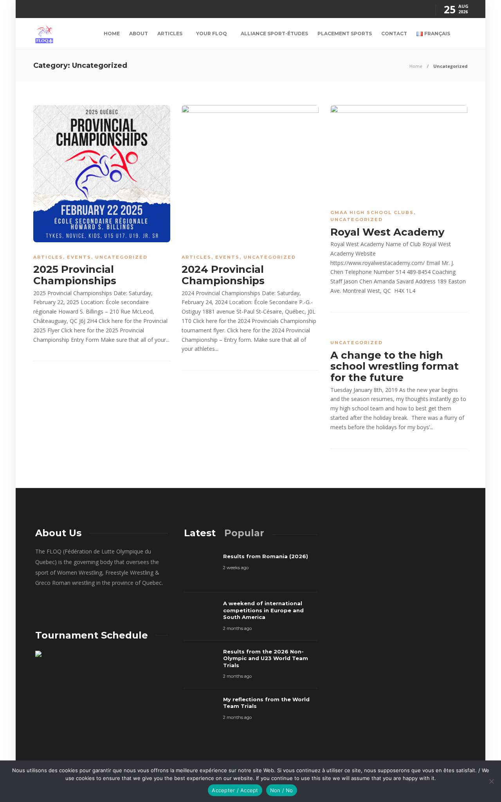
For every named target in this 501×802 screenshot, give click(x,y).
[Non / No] (491, 781)
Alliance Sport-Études (274, 33)
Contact (394, 33)
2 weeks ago (236, 567)
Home (112, 33)
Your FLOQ (211, 33)
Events (79, 257)
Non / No (281, 790)
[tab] (200, 533)
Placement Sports (344, 33)
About (138, 33)
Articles (169, 33)
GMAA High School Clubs (372, 212)
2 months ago (237, 628)
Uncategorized (121, 257)
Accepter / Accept (235, 790)
